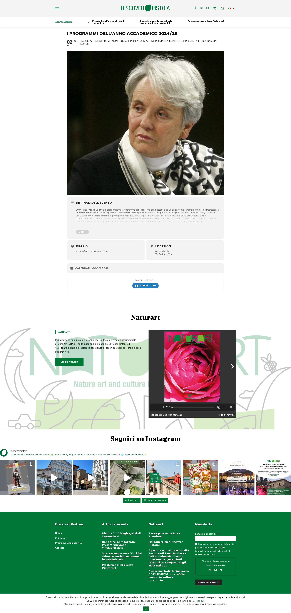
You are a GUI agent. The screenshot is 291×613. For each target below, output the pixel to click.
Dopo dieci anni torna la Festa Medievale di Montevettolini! (156, 22)
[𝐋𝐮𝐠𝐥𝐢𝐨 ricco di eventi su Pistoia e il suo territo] (163, 477)
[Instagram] (202, 8)
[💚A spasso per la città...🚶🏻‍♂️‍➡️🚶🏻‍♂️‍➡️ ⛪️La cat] (90, 477)
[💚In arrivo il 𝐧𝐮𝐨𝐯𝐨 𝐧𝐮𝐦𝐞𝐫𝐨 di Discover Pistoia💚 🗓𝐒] (200, 477)
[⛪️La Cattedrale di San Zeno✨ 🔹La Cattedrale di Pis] (54, 477)
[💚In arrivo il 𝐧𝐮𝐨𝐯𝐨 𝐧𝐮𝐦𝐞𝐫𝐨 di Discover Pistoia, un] (17, 477)
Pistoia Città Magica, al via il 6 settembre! (108, 22)
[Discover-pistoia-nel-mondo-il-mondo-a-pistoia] (145, 8)
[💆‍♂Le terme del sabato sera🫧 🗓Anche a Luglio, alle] (236, 477)
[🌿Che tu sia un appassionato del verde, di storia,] (127, 477)
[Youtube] (208, 8)
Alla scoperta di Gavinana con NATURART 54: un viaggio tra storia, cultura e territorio (169, 575)
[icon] (214, 8)
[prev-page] (89, 22)
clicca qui (199, 600)
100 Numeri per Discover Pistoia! (166, 543)
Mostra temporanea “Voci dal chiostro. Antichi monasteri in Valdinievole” (122, 556)
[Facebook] (195, 8)
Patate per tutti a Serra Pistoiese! (205, 21)
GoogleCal (100, 268)
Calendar (82, 268)
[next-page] (235, 22)
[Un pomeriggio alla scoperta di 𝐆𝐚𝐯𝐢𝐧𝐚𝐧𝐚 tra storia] (273, 477)
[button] (231, 8)
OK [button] (146, 609)
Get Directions (147, 285)
